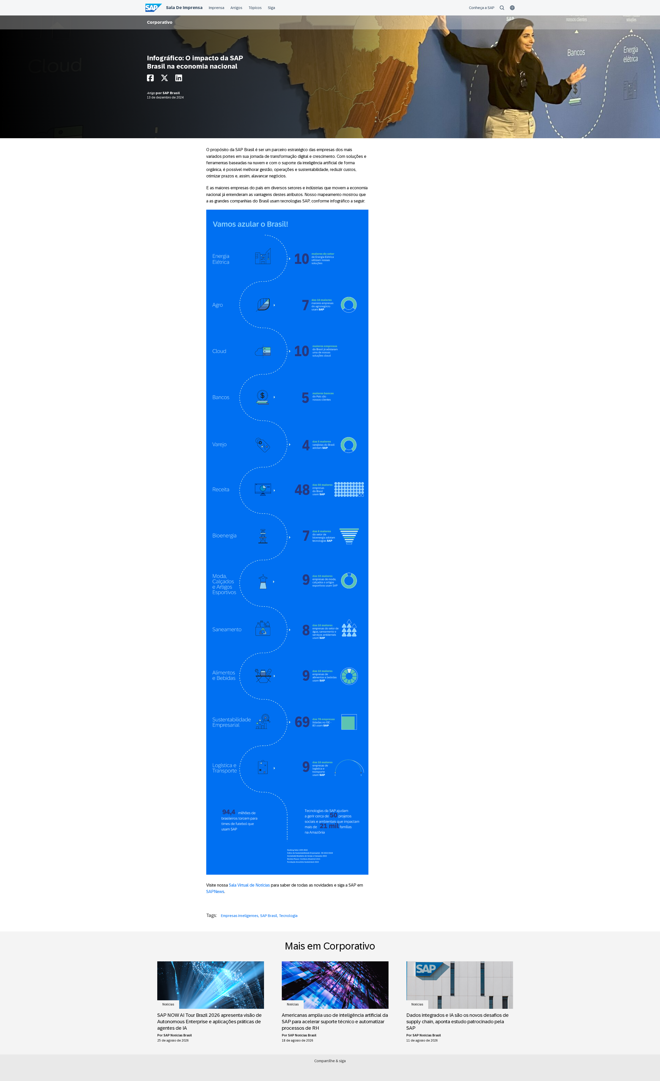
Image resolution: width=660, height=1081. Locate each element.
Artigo (151, 93)
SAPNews (215, 891)
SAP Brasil (171, 93)
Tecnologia (288, 916)
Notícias (168, 1004)
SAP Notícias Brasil (177, 1035)
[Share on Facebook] (150, 79)
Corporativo (159, 22)
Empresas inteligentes (239, 916)
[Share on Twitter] (164, 79)
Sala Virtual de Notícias (249, 885)
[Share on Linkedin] (178, 79)
